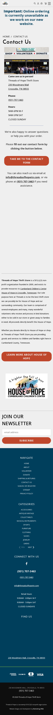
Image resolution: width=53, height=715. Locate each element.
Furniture (26, 528)
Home (26, 463)
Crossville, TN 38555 (18, 88)
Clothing (26, 532)
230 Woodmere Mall (18, 84)
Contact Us (26, 482)
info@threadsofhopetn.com (23, 177)
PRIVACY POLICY (26, 493)
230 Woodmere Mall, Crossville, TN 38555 (26, 658)
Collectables (27, 517)
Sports (26, 525)
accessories (26, 509)
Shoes (26, 536)
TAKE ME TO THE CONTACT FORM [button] (26, 160)
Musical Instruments (26, 521)
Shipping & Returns (26, 478)
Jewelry (26, 540)
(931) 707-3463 (15, 99)
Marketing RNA (38, 709)
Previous (4, 712)
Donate (26, 475)
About (26, 467)
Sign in (21, 486)
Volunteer (26, 471)
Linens (26, 543)
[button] (26, 386)
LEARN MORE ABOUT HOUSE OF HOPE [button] (27, 356)
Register (31, 486)
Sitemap (26, 490)
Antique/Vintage (26, 513)
